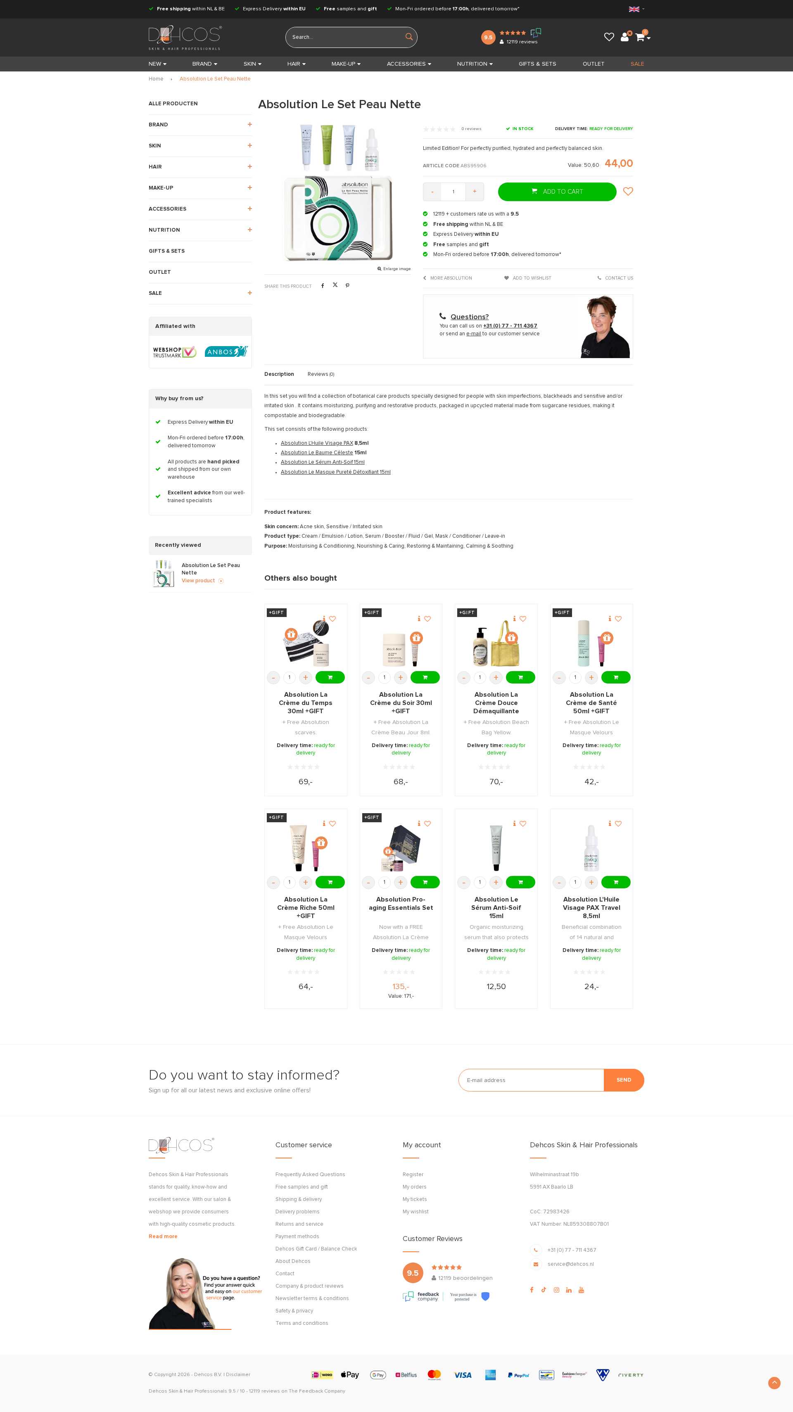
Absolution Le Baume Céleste (317, 453)
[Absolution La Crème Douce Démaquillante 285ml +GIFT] (496, 643)
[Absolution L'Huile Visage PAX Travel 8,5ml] (591, 848)
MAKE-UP (343, 64)
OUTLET (594, 64)
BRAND (202, 64)
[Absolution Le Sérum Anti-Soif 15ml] (496, 848)
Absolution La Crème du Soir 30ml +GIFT (401, 702)
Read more (163, 1236)
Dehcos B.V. (208, 1374)
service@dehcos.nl (571, 1264)
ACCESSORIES (406, 64)
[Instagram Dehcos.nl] (556, 1290)
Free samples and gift (301, 1187)
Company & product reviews (309, 1286)
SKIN (250, 64)
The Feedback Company (317, 1391)
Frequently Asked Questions (310, 1174)
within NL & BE (191, 9)
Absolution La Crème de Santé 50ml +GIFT (591, 702)
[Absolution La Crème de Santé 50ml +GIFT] (591, 643)
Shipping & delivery (298, 1199)
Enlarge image (397, 269)
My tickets (415, 1199)
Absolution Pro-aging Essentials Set (401, 903)
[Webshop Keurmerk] (175, 352)
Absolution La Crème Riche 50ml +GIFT (306, 907)
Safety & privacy (294, 1311)
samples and (350, 9)
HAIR (293, 64)
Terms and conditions (301, 1323)
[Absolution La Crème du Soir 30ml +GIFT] (400, 643)
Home (156, 79)
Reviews (321, 374)
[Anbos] (226, 352)
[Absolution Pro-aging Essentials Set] (400, 848)
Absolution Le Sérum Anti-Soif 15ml (323, 462)
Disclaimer (238, 1374)
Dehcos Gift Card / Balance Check (316, 1249)
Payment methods (297, 1236)
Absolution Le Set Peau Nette (215, 79)
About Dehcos (293, 1261)
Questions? (470, 317)
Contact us (618, 278)
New (155, 64)
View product (198, 581)
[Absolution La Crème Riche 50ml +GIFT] (305, 848)
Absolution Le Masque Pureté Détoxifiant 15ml (336, 472)
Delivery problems (297, 1212)
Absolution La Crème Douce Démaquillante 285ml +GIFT (496, 703)
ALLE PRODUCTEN (173, 104)
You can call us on (488, 326)
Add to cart (562, 192)
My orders (415, 1187)
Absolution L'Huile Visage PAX (317, 443)
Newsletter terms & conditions (312, 1298)
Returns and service (299, 1224)
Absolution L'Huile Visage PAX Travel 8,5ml (591, 907)
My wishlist (416, 1212)
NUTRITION (472, 64)
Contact (284, 1274)
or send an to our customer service (489, 334)
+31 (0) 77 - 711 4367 (572, 1250)
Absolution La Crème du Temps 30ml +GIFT (305, 702)
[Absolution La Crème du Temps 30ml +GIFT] (305, 643)
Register (413, 1174)
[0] (639, 37)
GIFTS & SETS (537, 64)
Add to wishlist (531, 278)
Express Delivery (274, 9)
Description (279, 374)
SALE (637, 64)
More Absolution (450, 278)
